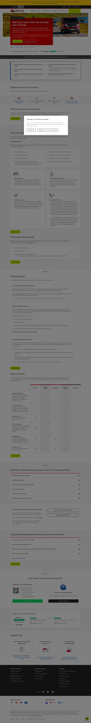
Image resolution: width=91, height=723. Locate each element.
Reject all (42, 130)
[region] (46, 125)
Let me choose (52, 130)
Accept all (31, 130)
